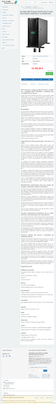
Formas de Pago (45, 377)
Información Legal (46, 374)
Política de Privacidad (32, 364)
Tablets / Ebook (5, 34)
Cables (3, 28)
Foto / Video (5, 37)
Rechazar (42, 397)
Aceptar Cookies (49, 397)
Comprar (49, 73)
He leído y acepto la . (38, 367)
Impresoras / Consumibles (8, 20)
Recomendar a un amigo (43, 84)
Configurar (36, 397)
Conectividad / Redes (6, 23)
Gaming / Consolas (6, 26)
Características (24, 84)
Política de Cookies (48, 402)
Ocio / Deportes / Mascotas (8, 45)
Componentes (5, 9)
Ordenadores (5, 7)
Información (33, 84)
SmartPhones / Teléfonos (8, 15)
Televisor (4, 18)
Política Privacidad (33, 376)
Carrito (52, 2)
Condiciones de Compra (34, 377)
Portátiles (4, 12)
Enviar (45, 370)
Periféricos (4, 31)
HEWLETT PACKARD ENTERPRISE (40, 56)
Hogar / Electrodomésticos (8, 39)
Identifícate (44, 2)
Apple (3, 48)
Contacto (31, 374)
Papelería (4, 42)
